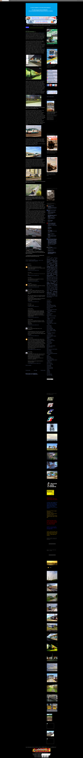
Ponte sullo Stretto (49, 280)
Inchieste (48, 271)
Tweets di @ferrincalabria (50, 96)
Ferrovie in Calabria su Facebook (51, 330)
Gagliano (49, 268)
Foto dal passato (54, 266)
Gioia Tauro (55, 268)
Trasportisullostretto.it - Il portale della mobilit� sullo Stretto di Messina (52, 253)
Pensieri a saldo (50, 221)
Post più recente (28, 370)
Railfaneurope (49, 356)
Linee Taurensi (55, 273)
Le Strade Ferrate (49, 343)
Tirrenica (51, 290)
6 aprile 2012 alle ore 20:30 (33, 270)
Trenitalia (53, 294)
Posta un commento (28, 365)
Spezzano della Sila (50, 289)
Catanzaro (48, 259)
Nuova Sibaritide (49, 350)
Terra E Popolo (50, 247)
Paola (56, 278)
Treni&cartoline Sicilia (50, 368)
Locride (48, 274)
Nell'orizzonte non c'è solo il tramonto (52, 349)
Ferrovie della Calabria (50, 328)
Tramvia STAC (55, 290)
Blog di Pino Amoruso (50, 307)
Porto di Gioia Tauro (54, 280)
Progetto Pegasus (49, 281)
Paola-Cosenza (49, 279)
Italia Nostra (52, 272)
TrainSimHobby (49, 365)
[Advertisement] (37, 367)
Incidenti (52, 271)
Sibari (55, 286)
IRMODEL (48, 338)
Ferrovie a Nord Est (49, 327)
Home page (35, 370)
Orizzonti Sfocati (49, 351)
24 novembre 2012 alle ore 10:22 (34, 349)
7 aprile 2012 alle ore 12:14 (33, 301)
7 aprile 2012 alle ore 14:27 (33, 306)
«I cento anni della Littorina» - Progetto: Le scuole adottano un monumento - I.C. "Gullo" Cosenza (52, 225)
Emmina (51, 264)
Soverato (56, 287)
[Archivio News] (27, 27)
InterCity (56, 271)
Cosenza (50, 263)
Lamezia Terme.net (49, 342)
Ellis (28, 265)
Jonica (55, 272)
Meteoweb (48, 344)
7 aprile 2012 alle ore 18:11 (33, 317)
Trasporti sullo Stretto (50, 367)
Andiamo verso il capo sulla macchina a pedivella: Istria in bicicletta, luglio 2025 (52, 212)
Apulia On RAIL (49, 304)
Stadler (54, 289)
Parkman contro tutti (49, 352)
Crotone (56, 263)
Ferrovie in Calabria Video (52, 223)
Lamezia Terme (41, 260)
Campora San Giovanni (53, 258)
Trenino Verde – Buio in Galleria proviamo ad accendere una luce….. (52, 244)
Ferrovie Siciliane (49, 326)
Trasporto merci (49, 291)
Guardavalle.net (49, 337)
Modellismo (48, 278)
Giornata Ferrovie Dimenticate (51, 269)
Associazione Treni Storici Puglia (51, 306)
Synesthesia (49, 227)
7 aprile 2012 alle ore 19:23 (33, 335)
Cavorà (50, 262)
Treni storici (49, 294)
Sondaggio (52, 287)
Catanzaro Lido (54, 260)
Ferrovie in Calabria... (32, 374)
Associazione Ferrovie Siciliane (51, 305)
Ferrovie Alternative (49, 322)
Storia (56, 289)
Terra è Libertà (50, 230)
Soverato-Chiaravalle (49, 288)
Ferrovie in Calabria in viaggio (51, 329)
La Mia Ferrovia (49, 341)
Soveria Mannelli (55, 288)
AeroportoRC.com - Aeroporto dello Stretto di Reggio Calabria (52, 216)
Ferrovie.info (48, 331)
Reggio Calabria (50, 283)
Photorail (48, 355)
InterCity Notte (49, 272)
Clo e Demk (48, 308)
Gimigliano (52, 268)
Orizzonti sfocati (50, 220)
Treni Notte (55, 292)
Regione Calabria (49, 357)
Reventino (56, 283)
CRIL (53, 263)
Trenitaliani (48, 370)
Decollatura (48, 264)
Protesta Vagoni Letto (53, 282)
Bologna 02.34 (50, 228)
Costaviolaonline (49, 314)
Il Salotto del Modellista (50, 339)
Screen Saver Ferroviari (50, 358)
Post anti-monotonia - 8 (30, 31)
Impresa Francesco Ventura (33, 260)
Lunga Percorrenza (53, 274)
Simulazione (48, 287)
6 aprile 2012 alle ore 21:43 (33, 275)
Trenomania (48, 371)
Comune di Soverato (49, 313)
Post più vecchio (43, 370)
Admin (29, 289)
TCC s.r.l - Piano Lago (50, 364)
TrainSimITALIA (49, 366)
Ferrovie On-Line (49, 325)
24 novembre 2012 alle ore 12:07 (34, 363)
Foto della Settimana (50, 267)
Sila (56, 286)
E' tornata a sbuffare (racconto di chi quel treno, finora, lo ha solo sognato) (52, 236)
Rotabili (55, 284)
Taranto (48, 290)
